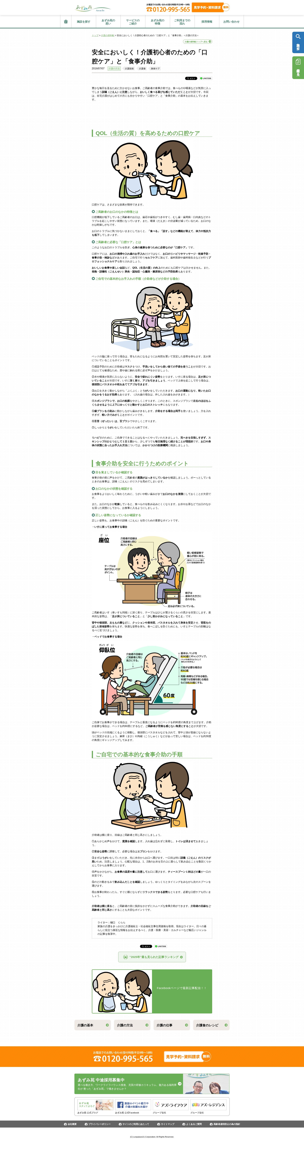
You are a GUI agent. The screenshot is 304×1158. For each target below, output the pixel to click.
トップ (95, 35)
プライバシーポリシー (100, 1124)
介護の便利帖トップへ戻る (196, 42)
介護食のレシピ (207, 1025)
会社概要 (72, 1124)
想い (108, 22)
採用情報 (207, 21)
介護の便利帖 (107, 35)
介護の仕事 (164, 1025)
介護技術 (129, 68)
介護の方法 (114, 68)
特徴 (157, 22)
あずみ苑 (93, 8)
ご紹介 (133, 22)
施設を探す (83, 21)
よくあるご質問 (194, 1124)
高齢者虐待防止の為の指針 (227, 1124)
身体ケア (155, 68)
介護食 (142, 68)
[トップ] (65, 21)
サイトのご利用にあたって (136, 1124)
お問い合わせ (231, 21)
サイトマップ (167, 1124)
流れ (182, 22)
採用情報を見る (298, 70)
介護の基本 (85, 1025)
